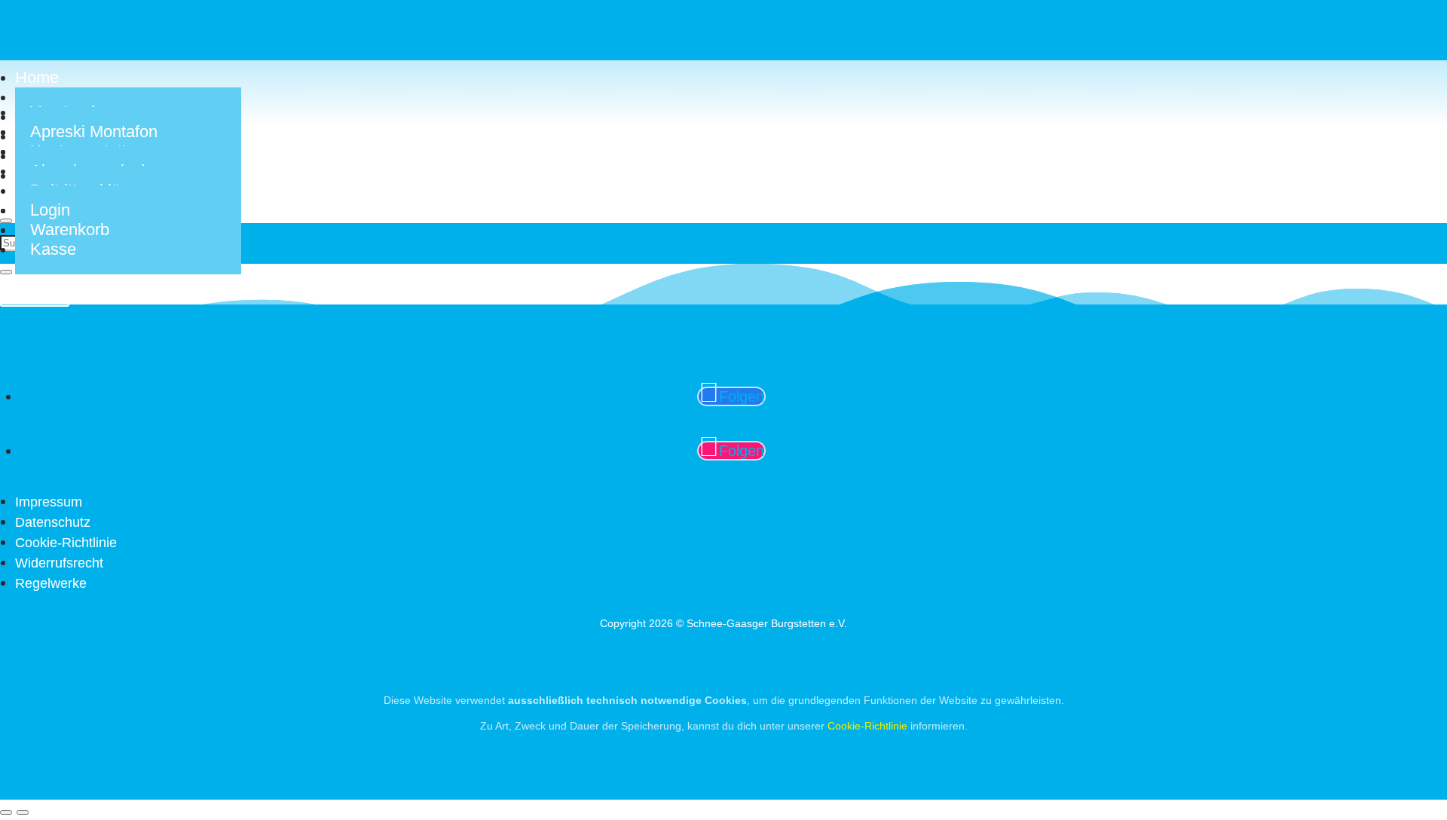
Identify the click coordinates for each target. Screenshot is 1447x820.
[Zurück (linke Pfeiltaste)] (6, 812)
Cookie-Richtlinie (66, 542)
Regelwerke (51, 583)
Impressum (48, 501)
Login (50, 209)
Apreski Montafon (94, 131)
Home (37, 77)
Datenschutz (52, 522)
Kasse (53, 249)
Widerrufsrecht (59, 563)
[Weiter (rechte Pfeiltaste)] (23, 812)
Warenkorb (69, 229)
